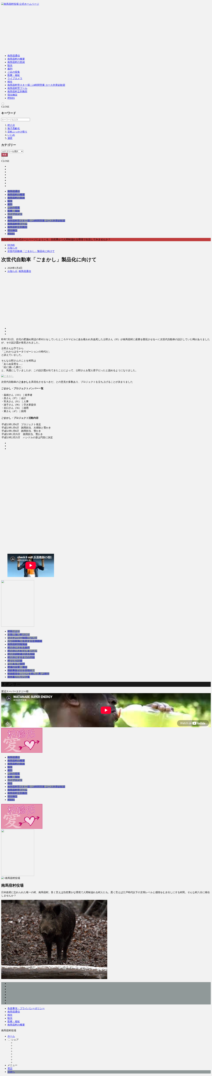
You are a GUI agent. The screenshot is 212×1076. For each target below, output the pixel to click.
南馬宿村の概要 (16, 59)
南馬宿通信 (13, 55)
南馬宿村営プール (17, 88)
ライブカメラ (14, 78)
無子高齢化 (13, 128)
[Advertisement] (106, 30)
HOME (11, 245)
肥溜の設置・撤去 (17, 667)
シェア (15, 1039)
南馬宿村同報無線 (17, 644)
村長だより (13, 631)
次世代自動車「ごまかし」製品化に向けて (31, 251)
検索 (4, 154)
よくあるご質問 (16, 664)
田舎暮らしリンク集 (18, 677)
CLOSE (5, 106)
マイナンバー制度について (22, 637)
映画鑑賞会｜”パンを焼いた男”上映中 (28, 673)
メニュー (12, 1065)
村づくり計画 (14, 660)
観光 (9, 65)
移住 (9, 81)
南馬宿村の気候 (16, 62)
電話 (9, 1068)
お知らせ (12, 248)
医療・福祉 (13, 75)
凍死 (9, 138)
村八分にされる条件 (18, 647)
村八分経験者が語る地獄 (21, 654)
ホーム (11, 1036)
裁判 (9, 68)
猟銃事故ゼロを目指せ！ (21, 670)
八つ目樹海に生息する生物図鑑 (24, 641)
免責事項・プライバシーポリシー (26, 1008)
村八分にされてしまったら (22, 651)
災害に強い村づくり (18, 634)
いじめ (11, 135)
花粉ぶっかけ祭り (17, 131)
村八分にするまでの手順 (21, 657)
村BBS (11, 98)
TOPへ (11, 1071)
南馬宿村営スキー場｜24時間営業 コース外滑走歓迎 (36, 85)
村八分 (11, 125)
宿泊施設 (12, 94)
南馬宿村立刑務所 (17, 91)
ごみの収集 (13, 72)
